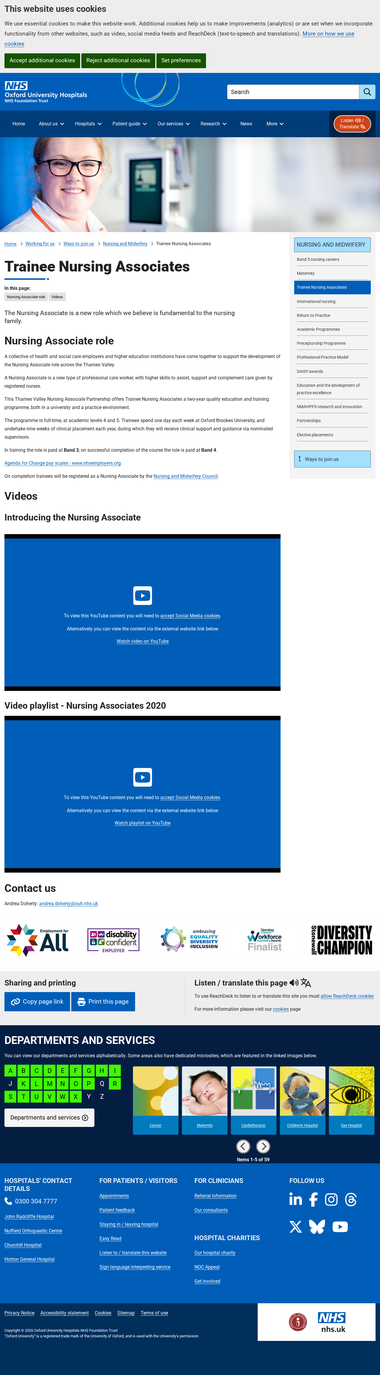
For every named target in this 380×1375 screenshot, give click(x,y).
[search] (367, 91)
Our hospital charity (214, 1253)
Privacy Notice (19, 1313)
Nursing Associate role (26, 297)
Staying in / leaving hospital (128, 1224)
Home (10, 244)
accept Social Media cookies (190, 616)
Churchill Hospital (23, 1245)
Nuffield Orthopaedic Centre (33, 1231)
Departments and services (45, 1117)
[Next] (263, 1146)
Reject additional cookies (118, 60)
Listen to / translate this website (133, 1253)
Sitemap (126, 1313)
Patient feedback (117, 1210)
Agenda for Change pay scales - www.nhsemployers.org (62, 463)
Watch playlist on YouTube (142, 823)
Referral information (215, 1196)
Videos (57, 297)
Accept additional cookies (42, 60)
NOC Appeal (207, 1267)
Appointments (114, 1196)
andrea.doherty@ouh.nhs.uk (68, 903)
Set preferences (181, 60)
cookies (281, 1009)
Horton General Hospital (29, 1259)
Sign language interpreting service (134, 1267)
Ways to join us (79, 243)
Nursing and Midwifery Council (185, 476)
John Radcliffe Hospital (29, 1216)
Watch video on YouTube (143, 641)
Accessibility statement (64, 1313)
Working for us (40, 243)
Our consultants (211, 1210)
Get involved (207, 1281)
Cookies (103, 1313)
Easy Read (110, 1238)
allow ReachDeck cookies (347, 996)
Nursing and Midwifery (125, 243)
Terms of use (154, 1313)
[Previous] (243, 1146)
